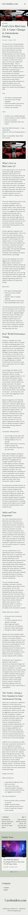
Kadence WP (17, 910)
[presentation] (14, 849)
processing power (14, 69)
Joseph (5, 40)
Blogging (4, 23)
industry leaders (7, 457)
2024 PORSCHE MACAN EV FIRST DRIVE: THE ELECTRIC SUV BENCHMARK (21, 822)
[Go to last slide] (4, 855)
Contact (6, 887)
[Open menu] (24, 4)
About (6, 889)
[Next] (24, 855)
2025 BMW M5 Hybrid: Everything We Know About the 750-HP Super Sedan (7, 822)
